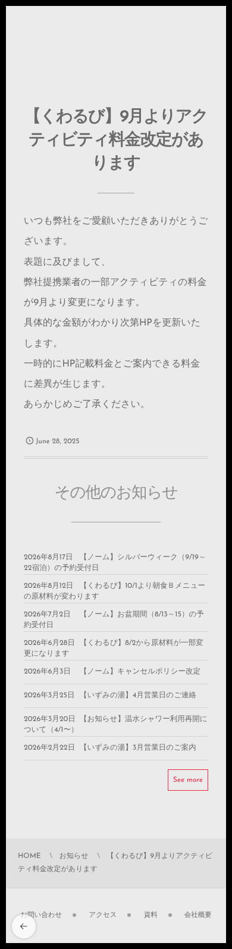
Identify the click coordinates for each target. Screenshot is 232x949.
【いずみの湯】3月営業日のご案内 (138, 748)
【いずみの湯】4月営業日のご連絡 (138, 696)
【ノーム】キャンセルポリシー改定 (140, 672)
